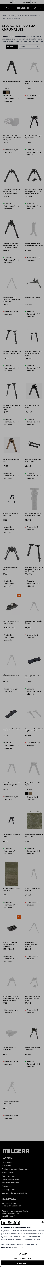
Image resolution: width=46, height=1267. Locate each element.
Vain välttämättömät (23, 1259)
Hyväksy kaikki (23, 1263)
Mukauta (23, 1254)
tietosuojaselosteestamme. (12, 1248)
